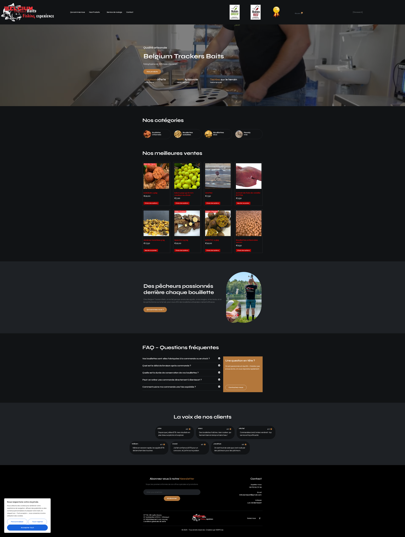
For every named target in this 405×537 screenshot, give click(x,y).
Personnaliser (17, 522)
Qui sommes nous (77, 12)
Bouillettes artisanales (156, 133)
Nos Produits (94, 12)
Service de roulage (114, 12)
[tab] (181, 359)
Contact (129, 12)
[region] (27, 515)
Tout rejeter (37, 522)
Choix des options (151, 203)
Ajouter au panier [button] (243, 203)
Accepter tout (27, 528)
